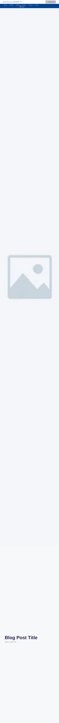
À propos (30, 5)
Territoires (11, 5)
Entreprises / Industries (21, 5)
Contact (36, 5)
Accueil (5, 5)
